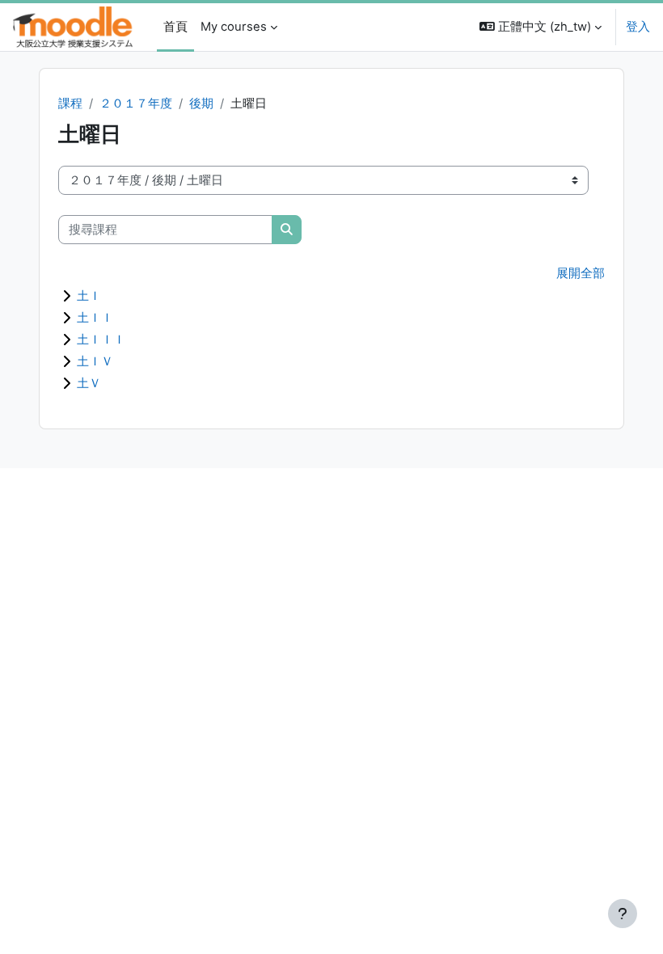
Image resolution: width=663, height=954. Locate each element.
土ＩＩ (95, 317)
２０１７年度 (135, 103)
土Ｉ (89, 295)
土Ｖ (89, 382)
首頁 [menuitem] (175, 26)
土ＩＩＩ (101, 339)
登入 (638, 26)
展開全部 (580, 273)
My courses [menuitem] (234, 26)
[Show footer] (622, 913)
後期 (201, 103)
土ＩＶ (95, 361)
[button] (540, 27)
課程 (70, 103)
